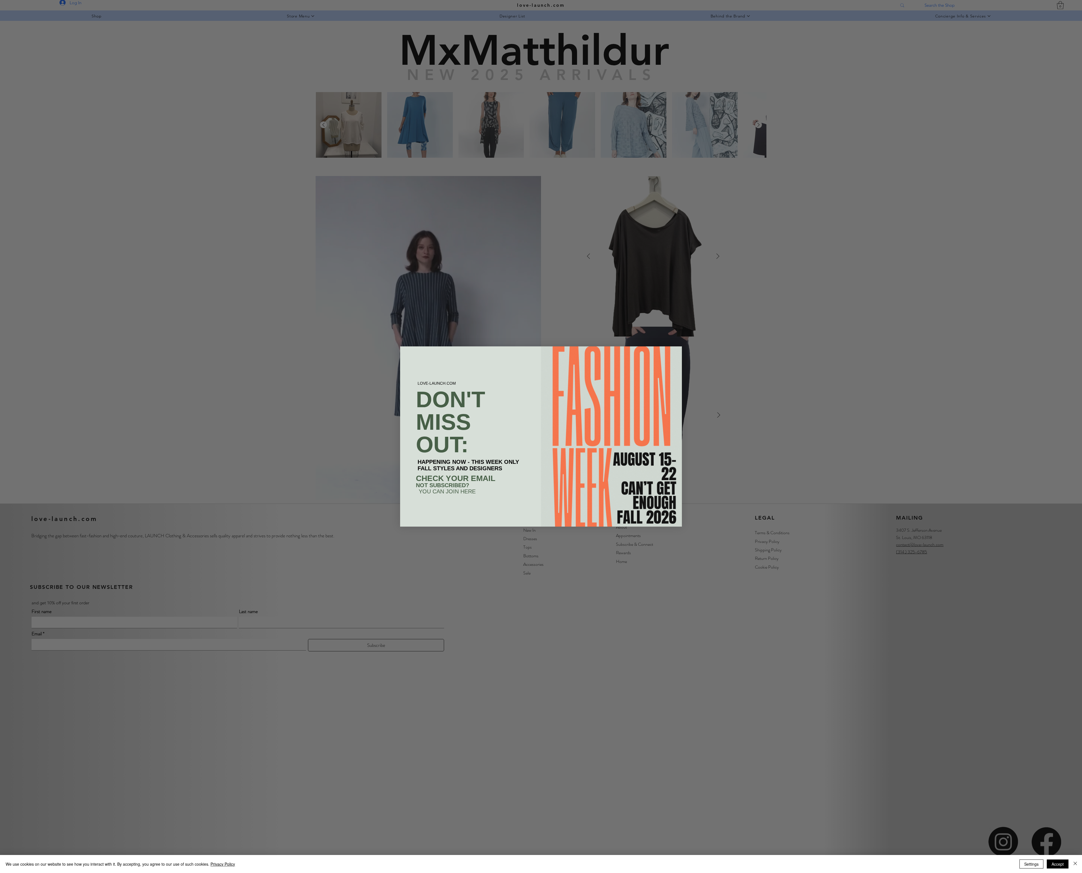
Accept (1058, 864)
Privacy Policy (222, 864)
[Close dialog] (675, 353)
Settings (1031, 864)
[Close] (1075, 863)
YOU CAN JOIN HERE (447, 491)
